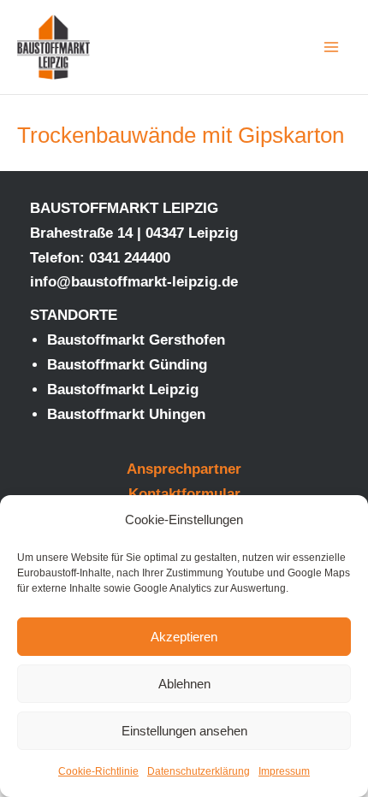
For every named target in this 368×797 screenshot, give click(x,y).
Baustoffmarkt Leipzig (123, 389)
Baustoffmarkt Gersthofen (136, 340)
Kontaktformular (184, 494)
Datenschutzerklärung (198, 771)
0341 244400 (129, 258)
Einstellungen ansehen (184, 730)
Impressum (284, 771)
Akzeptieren (184, 636)
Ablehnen (184, 683)
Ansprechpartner (184, 469)
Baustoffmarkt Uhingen (126, 414)
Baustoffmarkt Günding (127, 365)
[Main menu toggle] (332, 47)
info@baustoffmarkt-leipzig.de (134, 282)
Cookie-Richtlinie (98, 771)
